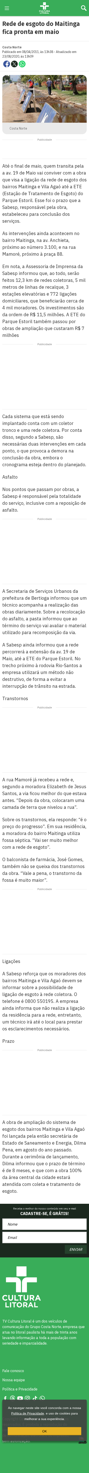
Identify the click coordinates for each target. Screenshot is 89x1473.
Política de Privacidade (27, 1413)
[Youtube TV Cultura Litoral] (20, 1398)
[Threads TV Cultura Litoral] (13, 1398)
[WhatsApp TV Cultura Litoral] (42, 1398)
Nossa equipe (13, 1380)
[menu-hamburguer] (7, 8)
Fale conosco (13, 1370)
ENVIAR (75, 1249)
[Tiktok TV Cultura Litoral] (35, 1398)
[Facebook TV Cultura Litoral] (5, 1398)
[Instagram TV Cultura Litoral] (27, 1398)
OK (44, 1431)
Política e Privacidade (19, 1389)
